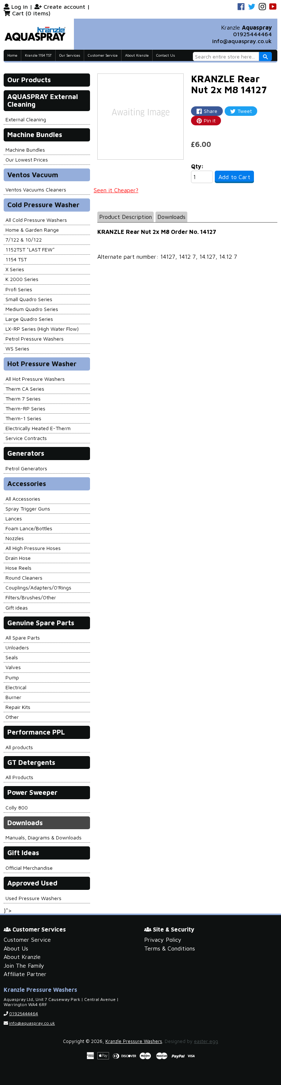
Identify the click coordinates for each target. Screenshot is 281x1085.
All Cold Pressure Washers (36, 220)
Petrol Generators (26, 468)
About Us (16, 948)
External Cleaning (25, 119)
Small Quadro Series (28, 299)
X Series (14, 269)
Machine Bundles (25, 150)
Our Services (69, 55)
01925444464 (252, 34)
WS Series (17, 348)
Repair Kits (17, 707)
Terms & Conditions (169, 948)
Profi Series (18, 289)
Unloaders (17, 647)
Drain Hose (18, 558)
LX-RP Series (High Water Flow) (42, 329)
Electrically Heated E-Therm (38, 428)
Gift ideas (16, 607)
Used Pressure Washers (33, 898)
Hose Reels (18, 568)
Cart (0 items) (31, 13)
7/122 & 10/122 (23, 239)
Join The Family (24, 965)
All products (19, 747)
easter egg (206, 1041)
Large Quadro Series (29, 319)
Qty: (197, 166)
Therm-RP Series (25, 408)
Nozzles (14, 538)
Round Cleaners (23, 577)
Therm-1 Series (23, 418)
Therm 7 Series (23, 398)
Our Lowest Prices (26, 159)
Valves (13, 667)
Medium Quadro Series (31, 309)
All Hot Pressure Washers (35, 379)
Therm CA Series (24, 389)
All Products (19, 777)
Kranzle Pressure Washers (133, 1041)
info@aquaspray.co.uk (242, 41)
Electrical (15, 687)
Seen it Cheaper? (116, 190)
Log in (19, 6)
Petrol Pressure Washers (34, 338)
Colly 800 (16, 807)
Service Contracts (26, 438)
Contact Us (165, 55)
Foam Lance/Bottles (28, 528)
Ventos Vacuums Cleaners (35, 189)
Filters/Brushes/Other (30, 597)
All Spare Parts (22, 637)
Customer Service (102, 55)
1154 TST (16, 259)
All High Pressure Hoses (33, 548)
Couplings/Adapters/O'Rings (38, 587)
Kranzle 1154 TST (38, 55)
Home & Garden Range (32, 230)
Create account (64, 6)
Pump (12, 677)
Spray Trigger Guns (27, 508)
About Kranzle (137, 55)
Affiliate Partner (25, 974)
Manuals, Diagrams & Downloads (43, 837)
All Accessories (22, 499)
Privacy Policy (162, 939)
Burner (13, 697)
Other (12, 717)
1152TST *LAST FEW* (30, 249)
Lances (13, 518)
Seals (11, 657)
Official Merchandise (29, 868)
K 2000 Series (21, 279)
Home (12, 55)
